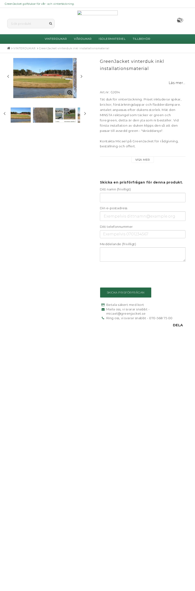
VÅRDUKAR (83, 38)
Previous (8, 76)
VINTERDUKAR (56, 38)
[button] (182, 20)
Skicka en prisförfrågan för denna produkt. (141, 182)
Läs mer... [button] (177, 83)
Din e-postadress (113, 208)
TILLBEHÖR (142, 38)
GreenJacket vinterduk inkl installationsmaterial (74, 48)
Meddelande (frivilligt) (118, 244)
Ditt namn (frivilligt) (115, 189)
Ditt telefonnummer (116, 226)
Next (82, 76)
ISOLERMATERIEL (112, 38)
